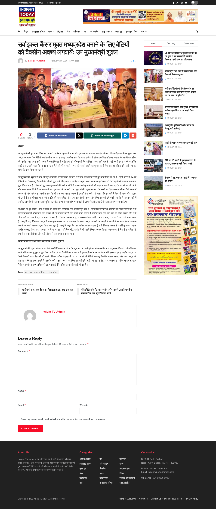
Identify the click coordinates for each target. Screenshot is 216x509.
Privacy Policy (191, 498)
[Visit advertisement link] (140, 16)
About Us (131, 498)
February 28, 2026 (59, 60)
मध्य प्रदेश (75, 60)
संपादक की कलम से (127, 477)
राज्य (50, 31)
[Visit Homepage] (27, 16)
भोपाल (102, 473)
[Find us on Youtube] (186, 2)
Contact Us (156, 498)
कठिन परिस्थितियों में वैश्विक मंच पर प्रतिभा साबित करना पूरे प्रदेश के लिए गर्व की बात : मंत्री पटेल (180, 92)
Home (121, 498)
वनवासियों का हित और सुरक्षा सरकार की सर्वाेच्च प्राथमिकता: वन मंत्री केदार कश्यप (181, 110)
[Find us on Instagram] (182, 2)
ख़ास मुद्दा (118, 31)
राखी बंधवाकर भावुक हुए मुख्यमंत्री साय (181, 142)
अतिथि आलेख (85, 458)
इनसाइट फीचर (131, 31)
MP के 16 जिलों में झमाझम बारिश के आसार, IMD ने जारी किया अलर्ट (180, 161)
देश (19, 31)
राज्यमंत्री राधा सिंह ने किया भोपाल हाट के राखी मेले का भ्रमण (181, 72)
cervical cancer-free (35, 272)
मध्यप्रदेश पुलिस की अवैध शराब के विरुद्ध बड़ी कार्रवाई (179, 126)
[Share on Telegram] (125, 136)
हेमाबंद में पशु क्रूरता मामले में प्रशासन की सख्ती (181, 179)
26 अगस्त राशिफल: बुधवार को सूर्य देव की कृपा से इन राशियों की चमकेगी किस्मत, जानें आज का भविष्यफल (181, 56)
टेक (84, 31)
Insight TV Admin (36, 60)
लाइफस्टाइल (107, 31)
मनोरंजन (76, 31)
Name (22, 390)
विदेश (26, 31)
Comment (24, 351)
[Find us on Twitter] (177, 2)
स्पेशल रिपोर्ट (125, 482)
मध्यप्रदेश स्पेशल (38, 31)
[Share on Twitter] (79, 136)
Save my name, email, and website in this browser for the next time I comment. (63, 419)
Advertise (143, 498)
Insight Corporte (54, 2)
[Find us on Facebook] (173, 2)
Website (84, 405)
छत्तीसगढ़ (83, 477)
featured (53, 272)
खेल (68, 31)
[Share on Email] (133, 136)
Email (22, 405)
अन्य (142, 31)
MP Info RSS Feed (173, 498)
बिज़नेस (60, 31)
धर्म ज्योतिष (94, 31)
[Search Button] (197, 31)
